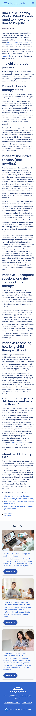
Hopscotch (6, 56)
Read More (10, 571)
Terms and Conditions (12, 703)
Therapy (7, 515)
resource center (18, 443)
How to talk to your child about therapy (19, 499)
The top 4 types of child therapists (17, 496)
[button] (32, 3)
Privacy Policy (27, 703)
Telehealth (8, 513)
